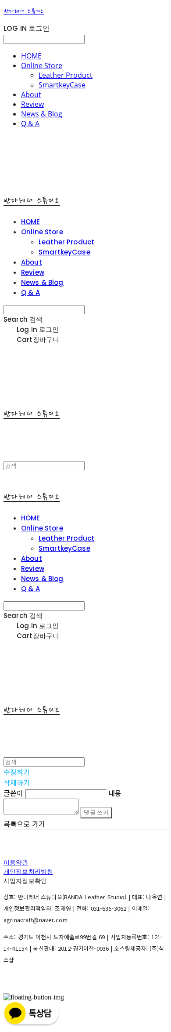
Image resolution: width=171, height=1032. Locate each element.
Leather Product (66, 75)
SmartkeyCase (62, 85)
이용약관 (16, 862)
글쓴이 (13, 793)
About (31, 94)
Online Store (41, 65)
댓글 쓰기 (96, 812)
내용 (114, 793)
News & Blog (41, 114)
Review (32, 104)
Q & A (30, 123)
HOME (31, 56)
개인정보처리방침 (28, 871)
